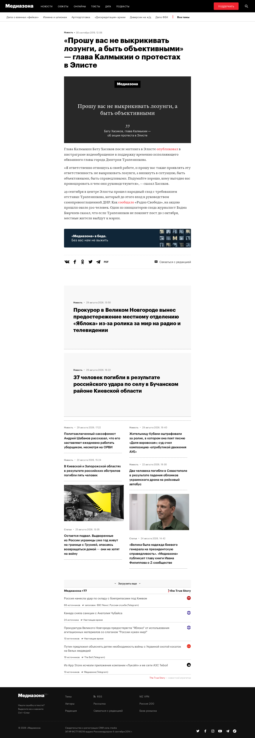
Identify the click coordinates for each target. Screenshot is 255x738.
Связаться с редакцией (175, 261)
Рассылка (100, 703)
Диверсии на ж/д (140, 17)
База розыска (148, 710)
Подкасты (123, 6)
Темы (68, 696)
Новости (47, 6)
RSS (99, 696)
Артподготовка (80, 17)
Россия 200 (146, 703)
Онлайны (80, 6)
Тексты (95, 6)
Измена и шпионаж (55, 17)
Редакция (71, 710)
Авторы (69, 703)
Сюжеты (63, 6)
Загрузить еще (127, 583)
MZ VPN (144, 696)
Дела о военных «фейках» (23, 17)
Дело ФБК (162, 17)
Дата (108, 6)
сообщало (126, 202)
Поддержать (226, 6)
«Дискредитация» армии (110, 17)
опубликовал (167, 149)
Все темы (183, 17)
